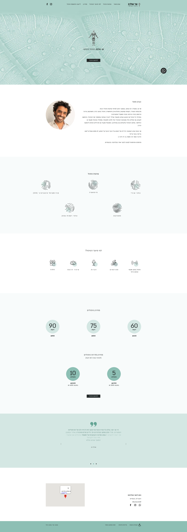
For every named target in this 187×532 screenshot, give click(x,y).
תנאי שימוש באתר (110, 525)
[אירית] (90, 463)
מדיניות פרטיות (123, 525)
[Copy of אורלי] (96, 463)
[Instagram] (51, 4)
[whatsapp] (139, 505)
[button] (46, 185)
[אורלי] (93, 463)
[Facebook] (47, 4)
